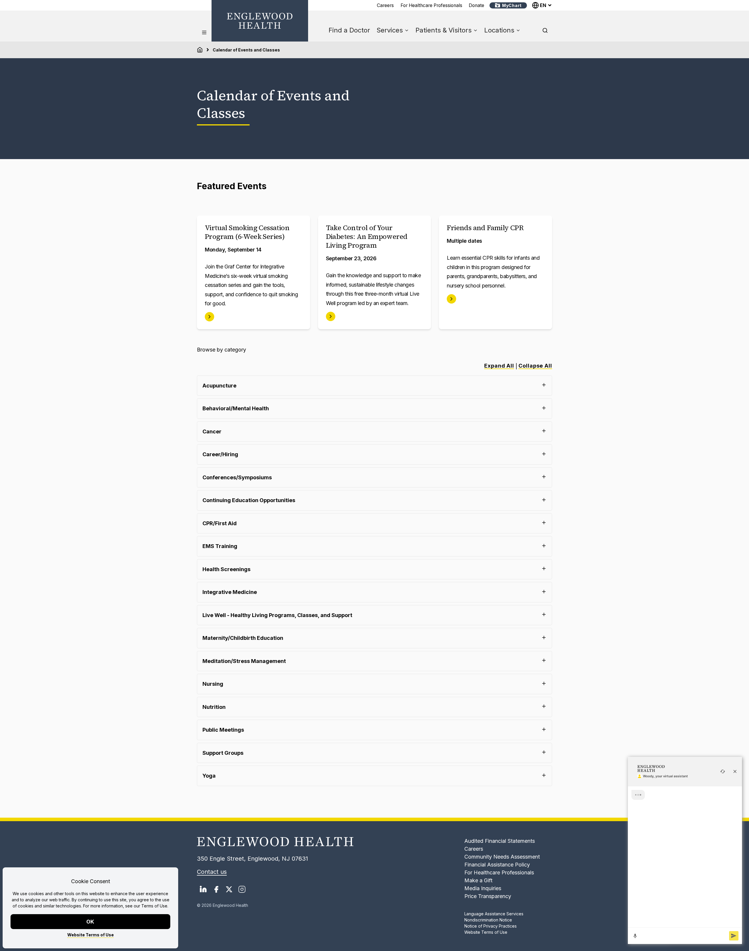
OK (90, 922)
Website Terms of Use (90, 934)
